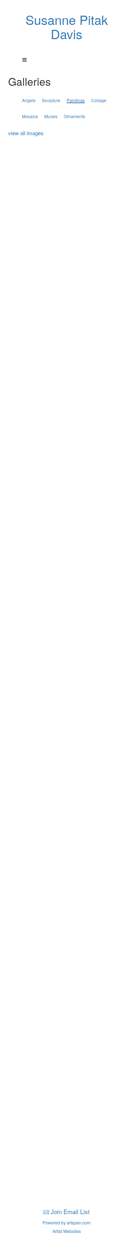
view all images (26, 133)
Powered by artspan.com (66, 1222)
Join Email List (70, 1211)
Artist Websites (66, 1231)
